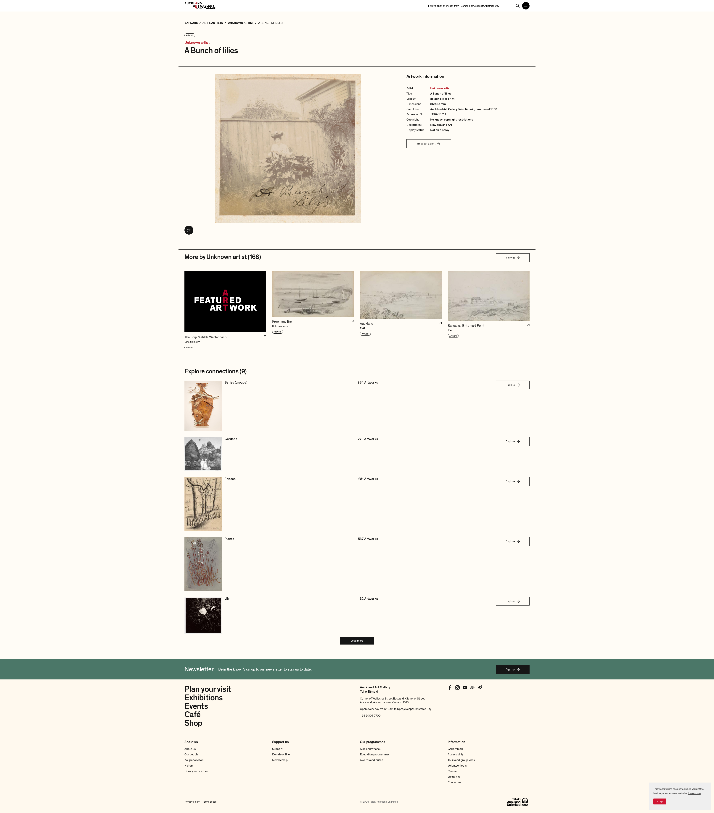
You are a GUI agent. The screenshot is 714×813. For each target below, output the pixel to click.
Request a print (426, 143)
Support (277, 749)
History (188, 766)
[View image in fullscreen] (188, 230)
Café (192, 714)
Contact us (454, 782)
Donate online (281, 754)
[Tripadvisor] (472, 687)
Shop (193, 723)
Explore (510, 385)
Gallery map (455, 749)
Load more (357, 640)
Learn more (694, 793)
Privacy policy (192, 801)
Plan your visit (207, 689)
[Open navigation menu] (526, 5)
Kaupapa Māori (193, 760)
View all (510, 257)
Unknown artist (197, 42)
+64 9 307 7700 (370, 716)
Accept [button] (660, 801)
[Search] (517, 5)
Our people (191, 754)
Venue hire (454, 777)
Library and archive (196, 771)
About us (190, 749)
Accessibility (455, 754)
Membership (280, 760)
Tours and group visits (461, 760)
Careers (452, 771)
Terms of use (209, 801)
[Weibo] (479, 687)
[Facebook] (450, 687)
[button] (225, 310)
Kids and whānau (370, 749)
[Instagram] (457, 687)
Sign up (510, 669)
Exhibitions (203, 697)
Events (196, 706)
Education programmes (375, 754)
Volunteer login (457, 766)
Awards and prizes (371, 760)
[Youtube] (465, 687)
